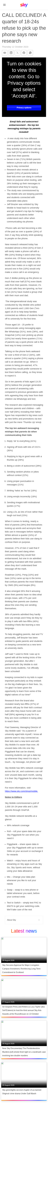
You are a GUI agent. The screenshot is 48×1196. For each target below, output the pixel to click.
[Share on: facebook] (24, 52)
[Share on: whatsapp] (30, 52)
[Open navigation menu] (4, 5)
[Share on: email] (4, 52)
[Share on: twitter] (17, 52)
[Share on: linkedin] (11, 52)
